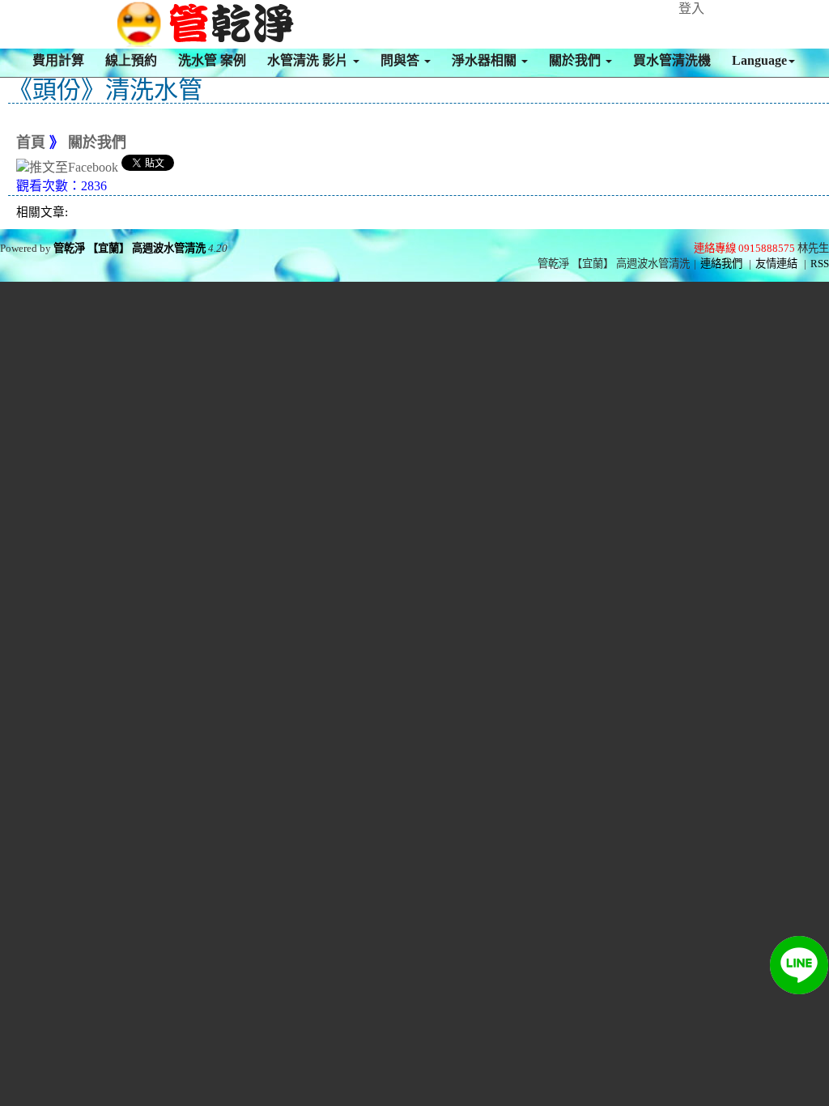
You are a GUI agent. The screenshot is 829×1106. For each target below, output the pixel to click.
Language (759, 60)
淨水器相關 (486, 60)
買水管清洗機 (672, 60)
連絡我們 (721, 263)
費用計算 (58, 60)
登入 (691, 8)
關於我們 (576, 60)
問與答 (401, 60)
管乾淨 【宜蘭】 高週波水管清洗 (129, 248)
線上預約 (131, 60)
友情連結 (776, 263)
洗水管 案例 (212, 60)
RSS (819, 263)
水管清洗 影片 (309, 60)
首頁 (30, 142)
